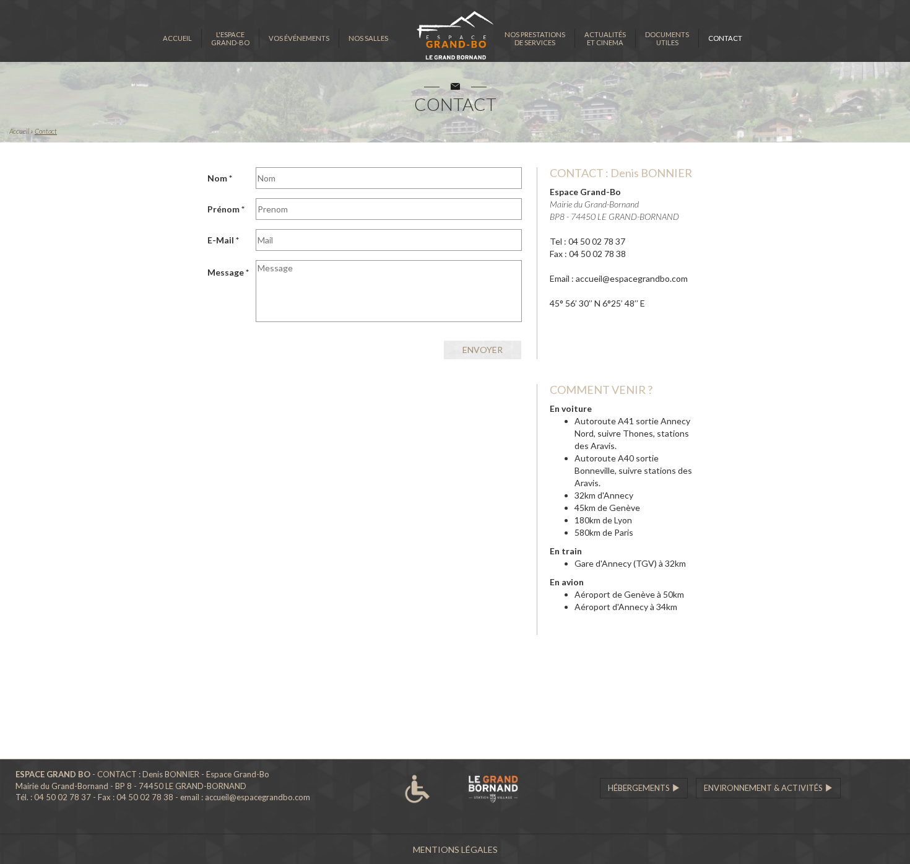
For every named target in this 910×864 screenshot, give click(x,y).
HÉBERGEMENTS (640, 788)
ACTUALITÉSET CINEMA (605, 38)
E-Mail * (223, 240)
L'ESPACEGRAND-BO (230, 38)
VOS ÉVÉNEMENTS (299, 38)
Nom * (219, 178)
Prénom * (226, 209)
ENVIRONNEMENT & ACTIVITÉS (764, 788)
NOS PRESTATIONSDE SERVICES (535, 38)
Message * (228, 272)
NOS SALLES (368, 38)
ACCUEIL (177, 38)
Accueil (19, 131)
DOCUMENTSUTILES (667, 38)
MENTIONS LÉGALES (455, 849)
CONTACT (725, 38)
